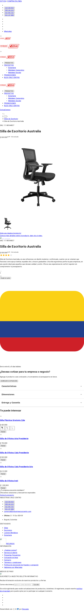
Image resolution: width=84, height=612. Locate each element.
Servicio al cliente (10, 553)
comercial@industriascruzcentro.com (17, 511)
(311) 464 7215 (9, 12)
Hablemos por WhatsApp (13, 567)
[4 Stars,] (8, 255)
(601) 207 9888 (9, 15)
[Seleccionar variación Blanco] (12, 428)
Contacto (7, 560)
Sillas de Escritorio (11, 119)
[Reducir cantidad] (1, 271)
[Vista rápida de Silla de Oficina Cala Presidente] (1, 448)
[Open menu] (1, 51)
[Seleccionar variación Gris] (7, 428)
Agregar (3, 431)
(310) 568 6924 (9, 8)
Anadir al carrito (5, 278)
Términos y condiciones (12, 562)
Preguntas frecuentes (12, 555)
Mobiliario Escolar (14, 73)
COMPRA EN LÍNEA (14, 1)
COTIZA (3, 1)
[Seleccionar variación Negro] (2, 428)
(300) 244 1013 (9, 10)
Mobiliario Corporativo (16, 70)
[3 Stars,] (6, 255)
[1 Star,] (1, 255)
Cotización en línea (11, 558)
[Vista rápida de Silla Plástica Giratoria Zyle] (1, 416)
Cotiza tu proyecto (7, 495)
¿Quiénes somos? (10, 550)
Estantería (12, 68)
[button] (42, 273)
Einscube (25, 609)
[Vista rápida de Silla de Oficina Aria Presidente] (1, 434)
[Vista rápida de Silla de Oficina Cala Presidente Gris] (1, 462)
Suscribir (36, 584)
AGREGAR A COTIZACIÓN (9, 381)
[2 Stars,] (3, 255)
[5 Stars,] (11, 255)
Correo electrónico (7, 585)
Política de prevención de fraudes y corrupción (21, 565)
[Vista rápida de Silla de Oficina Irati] (1, 476)
